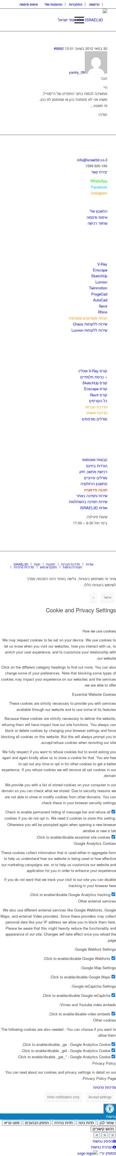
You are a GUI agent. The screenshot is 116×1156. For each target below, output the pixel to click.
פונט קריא (11, 1123)
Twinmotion (98, 287)
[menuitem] (94, 4)
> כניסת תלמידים (93, 377)
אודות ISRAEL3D (93, 507)
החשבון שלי (98, 211)
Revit (103, 306)
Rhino (102, 312)
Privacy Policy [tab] (104, 1063)
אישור (107, 597)
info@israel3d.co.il (92, 159)
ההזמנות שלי (53, 4)
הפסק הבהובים (37, 1123)
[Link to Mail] (103, 558)
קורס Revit (98, 394)
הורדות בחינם (96, 465)
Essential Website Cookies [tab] (94, 694)
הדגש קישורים (103, 1129)
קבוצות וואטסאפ (94, 459)
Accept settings (99, 1096)
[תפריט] (76, 20)
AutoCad (100, 300)
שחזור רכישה (97, 223)
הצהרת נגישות (102, 1147)
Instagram (99, 193)
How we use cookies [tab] (99, 631)
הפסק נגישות (103, 1141)
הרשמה (94, 4)
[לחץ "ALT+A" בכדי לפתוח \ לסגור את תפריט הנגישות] (109, 1108)
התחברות (75, 4)
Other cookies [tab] (104, 1020)
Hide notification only (63, 1096)
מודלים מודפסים (94, 419)
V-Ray (102, 264)
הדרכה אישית (97, 412)
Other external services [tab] (97, 901)
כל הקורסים (98, 400)
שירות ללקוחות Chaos (90, 324)
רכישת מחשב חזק (93, 471)
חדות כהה (86, 1123)
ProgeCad (99, 294)
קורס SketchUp (94, 382)
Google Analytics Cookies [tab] (95, 843)
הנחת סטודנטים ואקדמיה (88, 318)
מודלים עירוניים (95, 477)
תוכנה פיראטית (95, 489)
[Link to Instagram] (94, 558)
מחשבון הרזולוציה (94, 483)
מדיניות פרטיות (104, 1087)
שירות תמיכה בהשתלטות (88, 501)
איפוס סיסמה (28, 4)
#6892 (59, 48)
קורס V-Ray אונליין (93, 370)
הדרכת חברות (96, 407)
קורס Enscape (95, 388)
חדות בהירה (63, 1123)
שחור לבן (107, 1123)
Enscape (100, 270)
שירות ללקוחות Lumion (89, 330)
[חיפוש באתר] (63, 20)
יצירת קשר (99, 172)
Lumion (101, 282)
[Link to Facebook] (86, 558)
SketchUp (99, 275)
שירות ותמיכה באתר (91, 495)
